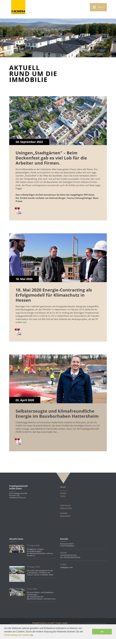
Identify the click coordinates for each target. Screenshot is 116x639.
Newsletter (65, 516)
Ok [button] (102, 631)
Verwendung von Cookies (17, 635)
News (62, 496)
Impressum (65, 505)
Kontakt (63, 513)
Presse (63, 493)
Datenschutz (66, 508)
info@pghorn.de (66, 567)
